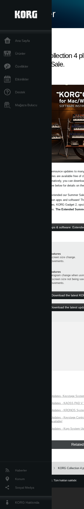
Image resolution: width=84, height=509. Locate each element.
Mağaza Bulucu (26, 105)
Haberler (21, 470)
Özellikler (21, 66)
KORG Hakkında (27, 502)
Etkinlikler (22, 79)
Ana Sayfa (22, 40)
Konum (20, 479)
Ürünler (20, 53)
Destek (20, 92)
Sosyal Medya (24, 487)
